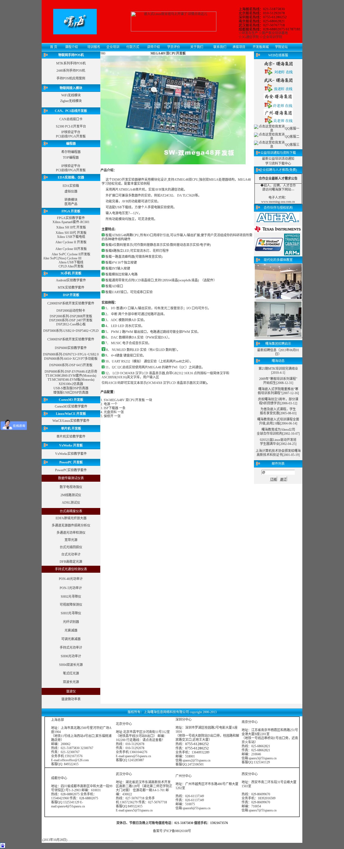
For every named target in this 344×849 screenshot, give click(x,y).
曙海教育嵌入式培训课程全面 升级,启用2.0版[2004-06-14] (278, 421)
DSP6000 (61, 348)
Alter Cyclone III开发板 (71, 249)
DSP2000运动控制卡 (70, 311)
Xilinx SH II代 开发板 (71, 227)
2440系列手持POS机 (70, 70)
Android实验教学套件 (71, 280)
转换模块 (70, 200)
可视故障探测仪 (71, 605)
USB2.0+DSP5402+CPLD (81, 331)
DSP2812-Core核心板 (71, 324)
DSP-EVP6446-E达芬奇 (81, 371)
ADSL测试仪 (71, 503)
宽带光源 (70, 540)
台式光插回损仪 (71, 547)
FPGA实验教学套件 (71, 218)
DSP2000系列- (59, 320)
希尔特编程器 (71, 152)
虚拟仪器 (70, 191)
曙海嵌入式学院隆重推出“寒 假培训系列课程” (278, 391)
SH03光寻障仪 (71, 613)
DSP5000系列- (53, 331)
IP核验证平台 (70, 132)
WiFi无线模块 (71, 95)
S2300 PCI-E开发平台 (71, 126)
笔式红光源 (71, 673)
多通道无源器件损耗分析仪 (71, 525)
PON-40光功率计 (71, 579)
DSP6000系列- (53, 354)
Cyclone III (74, 258)
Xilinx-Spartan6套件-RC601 (70, 222)
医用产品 (70, 204)
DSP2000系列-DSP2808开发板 (71, 316)
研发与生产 (250, 33)
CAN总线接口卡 (71, 119)
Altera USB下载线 (71, 262)
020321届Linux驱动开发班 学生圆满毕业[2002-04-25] (278, 442)
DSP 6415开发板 (80, 365)
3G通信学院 (250, 37)
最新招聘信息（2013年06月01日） (278, 352)
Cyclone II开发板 (78, 254)
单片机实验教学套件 (70, 436)
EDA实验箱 (71, 186)
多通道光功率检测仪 (70, 533)
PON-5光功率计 (71, 588)
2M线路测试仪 (70, 495)
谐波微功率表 (71, 699)
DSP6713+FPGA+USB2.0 (81, 354)
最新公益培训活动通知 (278, 159)
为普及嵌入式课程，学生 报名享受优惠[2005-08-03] (278, 411)
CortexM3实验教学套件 (71, 406)
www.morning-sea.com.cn (278, 202)
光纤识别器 (71, 622)
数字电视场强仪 (71, 487)
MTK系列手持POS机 (71, 63)
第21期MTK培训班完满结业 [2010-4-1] (278, 371)
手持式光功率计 (71, 648)
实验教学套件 (84, 303)
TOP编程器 (71, 157)
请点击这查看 (152, 740)
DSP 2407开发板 (80, 320)
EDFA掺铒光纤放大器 (71, 518)
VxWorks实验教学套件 (71, 454)
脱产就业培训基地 (275, 33)
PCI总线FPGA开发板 (71, 136)
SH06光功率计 (71, 656)
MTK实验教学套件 (71, 287)
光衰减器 (70, 630)
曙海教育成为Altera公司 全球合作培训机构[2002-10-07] (278, 432)
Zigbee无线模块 (71, 101)
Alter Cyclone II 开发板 (71, 242)
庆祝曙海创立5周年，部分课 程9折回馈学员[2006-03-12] (278, 401)
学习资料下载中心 (278, 163)
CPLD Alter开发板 (71, 266)
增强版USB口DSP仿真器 (70, 392)
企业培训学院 (272, 37)
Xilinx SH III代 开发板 (71, 233)
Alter (55, 254)
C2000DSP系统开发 (61, 303)
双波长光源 (71, 682)
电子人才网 (276, 197)
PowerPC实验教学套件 (71, 470)
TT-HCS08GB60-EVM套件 (63, 376)
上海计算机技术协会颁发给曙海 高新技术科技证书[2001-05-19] (278, 453)
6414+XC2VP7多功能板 (81, 359)
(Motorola (88, 376)
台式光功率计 (71, 554)
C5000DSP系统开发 (61, 339)
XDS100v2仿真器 (71, 384)
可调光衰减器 (71, 639)
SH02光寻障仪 (71, 596)
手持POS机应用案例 (70, 78)
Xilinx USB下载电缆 (71, 237)
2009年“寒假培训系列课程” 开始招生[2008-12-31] (278, 381)
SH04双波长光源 (71, 665)
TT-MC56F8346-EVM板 (64, 380)
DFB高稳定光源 (71, 562)
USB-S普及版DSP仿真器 (70, 388)
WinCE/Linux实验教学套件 (70, 421)
